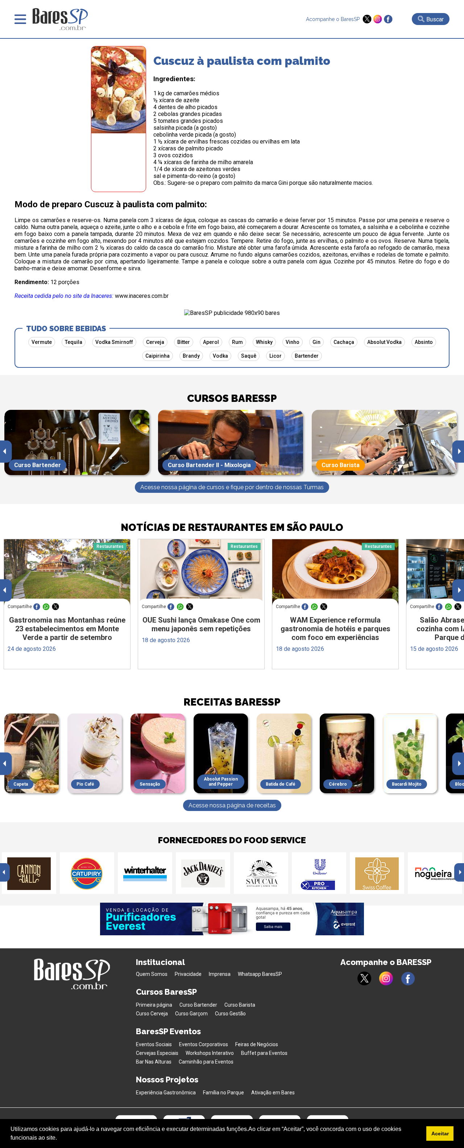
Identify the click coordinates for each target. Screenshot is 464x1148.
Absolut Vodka (384, 342)
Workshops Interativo (210, 1053)
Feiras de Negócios (256, 1044)
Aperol (211, 342)
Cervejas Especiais (157, 1053)
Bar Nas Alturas (153, 1062)
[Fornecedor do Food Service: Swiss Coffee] (377, 873)
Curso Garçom (191, 1013)
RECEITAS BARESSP (232, 702)
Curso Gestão (230, 1013)
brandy (191, 356)
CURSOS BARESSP (232, 398)
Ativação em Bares (273, 1092)
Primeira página (154, 1005)
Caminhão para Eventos (206, 1062)
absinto (424, 342)
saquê (248, 356)
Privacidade (188, 974)
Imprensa (220, 974)
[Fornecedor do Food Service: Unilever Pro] (319, 873)
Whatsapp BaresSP (260, 974)
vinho (292, 342)
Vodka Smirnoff (114, 342)
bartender (307, 356)
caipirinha (157, 356)
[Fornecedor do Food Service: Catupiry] (87, 873)
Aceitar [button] (440, 1133)
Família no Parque (223, 1092)
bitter (183, 342)
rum (237, 342)
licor (275, 356)
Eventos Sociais (154, 1044)
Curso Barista (239, 1005)
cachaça (344, 342)
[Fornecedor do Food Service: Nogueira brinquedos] (435, 873)
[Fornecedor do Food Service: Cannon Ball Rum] (29, 873)
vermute (42, 342)
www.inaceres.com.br (142, 295)
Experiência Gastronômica (166, 1092)
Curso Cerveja (152, 1013)
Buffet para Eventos (264, 1053)
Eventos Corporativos (203, 1044)
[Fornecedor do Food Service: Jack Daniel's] (203, 873)
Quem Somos (151, 974)
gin (316, 342)
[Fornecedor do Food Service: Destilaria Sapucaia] (261, 873)
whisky (264, 342)
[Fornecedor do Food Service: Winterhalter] (145, 873)
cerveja (155, 342)
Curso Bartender (198, 1005)
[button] (59, 1138)
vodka (220, 356)
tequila (73, 342)
